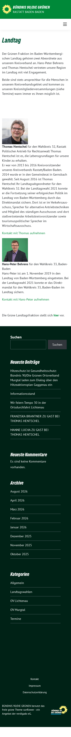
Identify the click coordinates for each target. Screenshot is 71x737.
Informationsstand (22, 394)
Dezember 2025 (21, 536)
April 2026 (17, 500)
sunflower (28, 709)
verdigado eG (23, 713)
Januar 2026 (18, 527)
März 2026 (17, 509)
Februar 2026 (19, 518)
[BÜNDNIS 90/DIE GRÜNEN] (7, 9)
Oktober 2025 (19, 554)
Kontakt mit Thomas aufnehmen (23, 233)
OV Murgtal (17, 610)
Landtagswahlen (21, 592)
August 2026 (19, 491)
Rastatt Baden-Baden (28, 12)
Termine (15, 619)
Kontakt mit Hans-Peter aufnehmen (25, 299)
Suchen (16, 337)
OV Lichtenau (19, 601)
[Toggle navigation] (65, 24)
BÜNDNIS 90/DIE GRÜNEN (31, 7)
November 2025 (21, 545)
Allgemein (17, 583)
